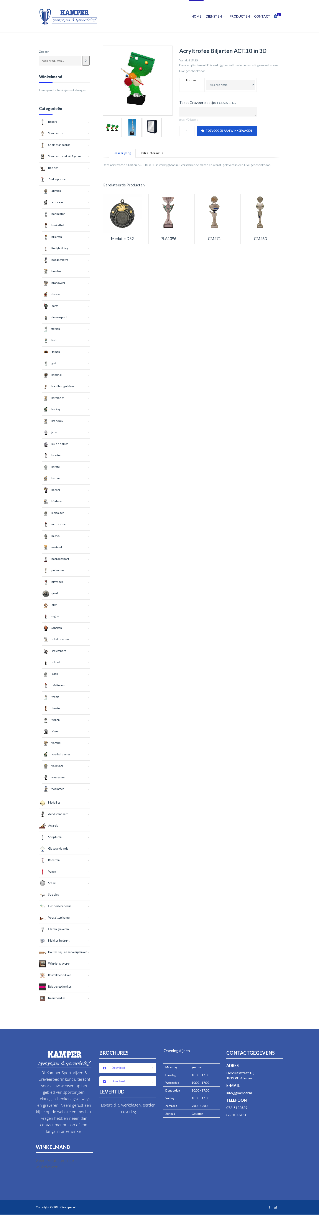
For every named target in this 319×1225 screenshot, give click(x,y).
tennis (55, 697)
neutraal (56, 547)
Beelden (53, 167)
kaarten (56, 455)
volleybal (57, 766)
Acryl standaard (58, 814)
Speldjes (53, 894)
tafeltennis (58, 685)
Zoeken (44, 51)
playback (57, 582)
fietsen (55, 329)
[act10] (138, 81)
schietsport (58, 651)
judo (54, 432)
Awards (53, 825)
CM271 (214, 238)
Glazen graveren (58, 929)
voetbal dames (60, 754)
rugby (55, 616)
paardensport (60, 559)
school (55, 662)
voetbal (56, 743)
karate (55, 467)
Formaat (191, 80)
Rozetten (54, 860)
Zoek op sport (57, 179)
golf (53, 363)
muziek (55, 536)
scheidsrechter (60, 639)
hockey (56, 409)
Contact (262, 16)
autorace (57, 202)
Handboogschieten (63, 386)
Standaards (55, 133)
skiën (54, 674)
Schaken (56, 628)
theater (56, 708)
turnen (55, 720)
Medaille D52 (122, 238)
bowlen (56, 271)
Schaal (52, 883)
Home (196, 16)
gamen (55, 352)
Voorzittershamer (59, 917)
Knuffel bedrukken (59, 975)
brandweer (58, 282)
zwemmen (57, 789)
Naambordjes (56, 998)
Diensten (214, 16)
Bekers (52, 121)
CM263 (260, 238)
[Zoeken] (85, 61)
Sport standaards (59, 144)
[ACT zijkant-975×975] (132, 127)
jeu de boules (59, 444)
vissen (55, 731)
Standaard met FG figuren (64, 156)
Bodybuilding (59, 248)
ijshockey (57, 421)
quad (54, 593)
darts (54, 305)
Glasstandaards (58, 848)
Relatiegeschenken (60, 986)
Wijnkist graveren (59, 963)
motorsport (58, 524)
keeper (55, 490)
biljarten (56, 236)
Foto (54, 340)
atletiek (56, 190)
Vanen (52, 871)
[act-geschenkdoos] (152, 127)
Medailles (54, 802)
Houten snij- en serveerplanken (67, 952)
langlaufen (57, 513)
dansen (56, 294)
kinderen (56, 501)
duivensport (59, 317)
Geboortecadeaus (59, 906)
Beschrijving (122, 153)
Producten (240, 16)
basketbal (57, 225)
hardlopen (57, 398)
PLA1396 (168, 238)
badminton (58, 213)
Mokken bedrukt (58, 940)
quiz (54, 605)
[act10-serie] (112, 127)
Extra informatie (152, 153)
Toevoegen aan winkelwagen (229, 130)
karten (55, 478)
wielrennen (58, 777)
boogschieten (60, 259)
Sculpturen (55, 837)
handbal (56, 375)
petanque (57, 570)
